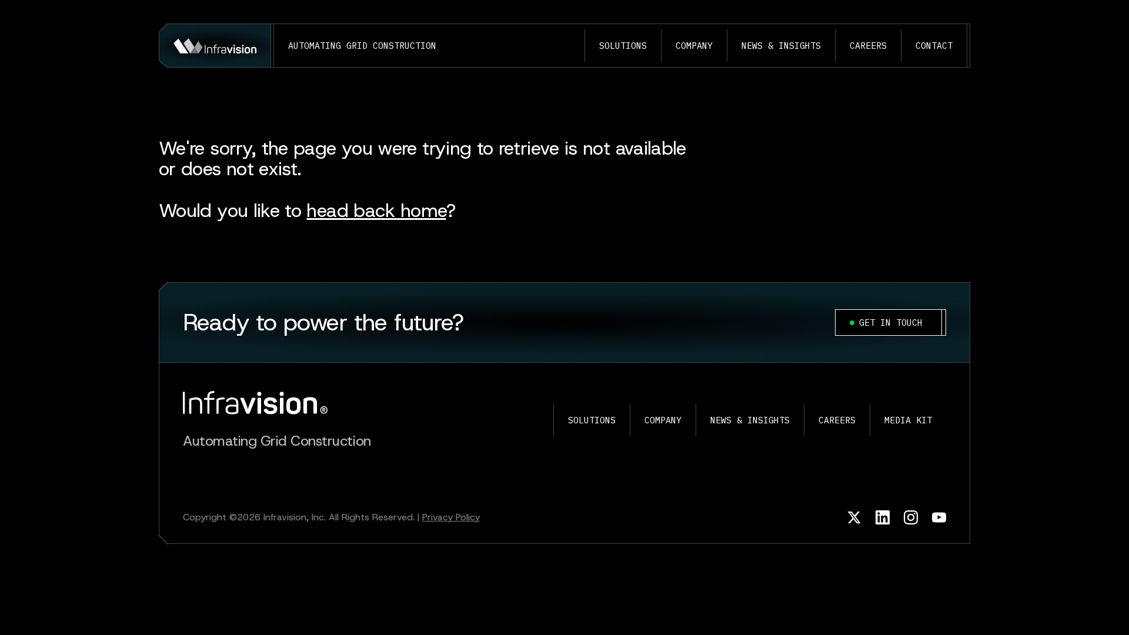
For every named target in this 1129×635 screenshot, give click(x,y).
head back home (376, 210)
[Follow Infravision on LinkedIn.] (883, 517)
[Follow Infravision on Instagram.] (911, 517)
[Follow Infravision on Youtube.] (939, 517)
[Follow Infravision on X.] (854, 517)
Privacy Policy (451, 517)
